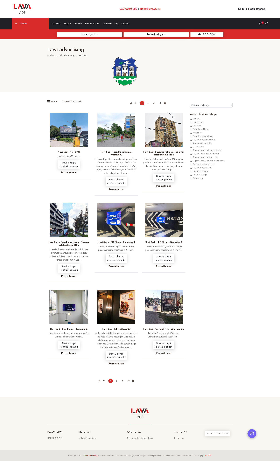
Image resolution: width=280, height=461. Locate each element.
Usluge (66, 23)
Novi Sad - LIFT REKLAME (116, 329)
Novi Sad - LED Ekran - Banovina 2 (163, 242)
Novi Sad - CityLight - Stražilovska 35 (163, 329)
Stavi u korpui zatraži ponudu (69, 164)
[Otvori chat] (251, 433)
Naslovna (56, 23)
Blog (116, 23)
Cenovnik (78, 23)
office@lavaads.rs (150, 9)
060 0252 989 (128, 9)
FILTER (53, 101)
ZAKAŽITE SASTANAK (217, 433)
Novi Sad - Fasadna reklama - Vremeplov (116, 153)
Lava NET (208, 455)
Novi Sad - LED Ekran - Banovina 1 (116, 242)
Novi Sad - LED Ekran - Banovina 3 (69, 329)
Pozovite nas (68, 172)
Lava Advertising (91, 455)
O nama (106, 23)
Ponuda (23, 23)
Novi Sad (83, 55)
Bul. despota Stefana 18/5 (139, 438)
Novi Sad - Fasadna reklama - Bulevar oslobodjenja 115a (163, 153)
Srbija (72, 55)
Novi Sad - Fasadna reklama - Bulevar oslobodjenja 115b (69, 243)
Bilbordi (63, 55)
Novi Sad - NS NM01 (69, 152)
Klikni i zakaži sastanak (251, 8)
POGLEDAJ (209, 34)
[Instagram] (178, 438)
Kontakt (125, 23)
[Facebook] (174, 438)
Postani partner (92, 23)
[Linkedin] (182, 438)
